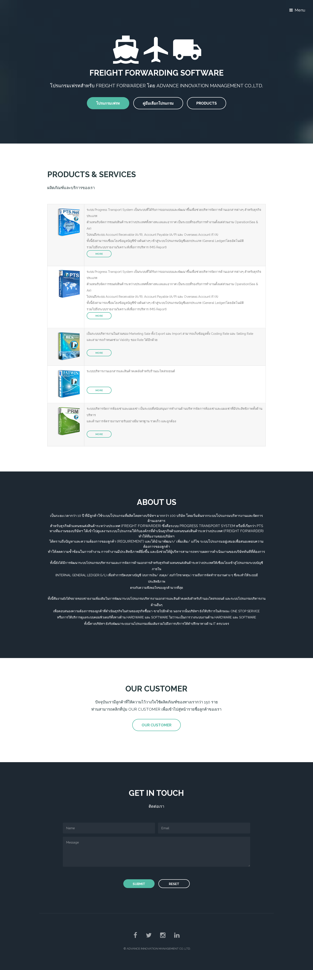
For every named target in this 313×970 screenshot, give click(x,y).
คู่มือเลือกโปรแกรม (158, 103)
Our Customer (156, 725)
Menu (300, 10)
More (99, 253)
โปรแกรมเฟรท (108, 103)
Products (206, 103)
